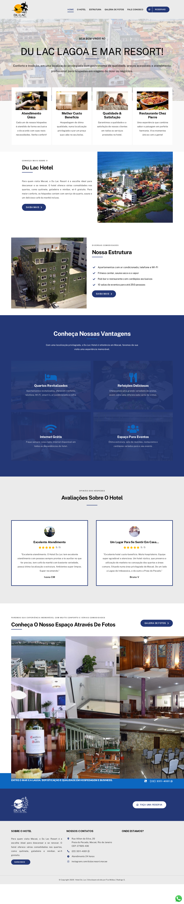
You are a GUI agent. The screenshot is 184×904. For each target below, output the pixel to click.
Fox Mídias (110, 880)
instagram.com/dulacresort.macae (89, 861)
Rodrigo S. (121, 880)
